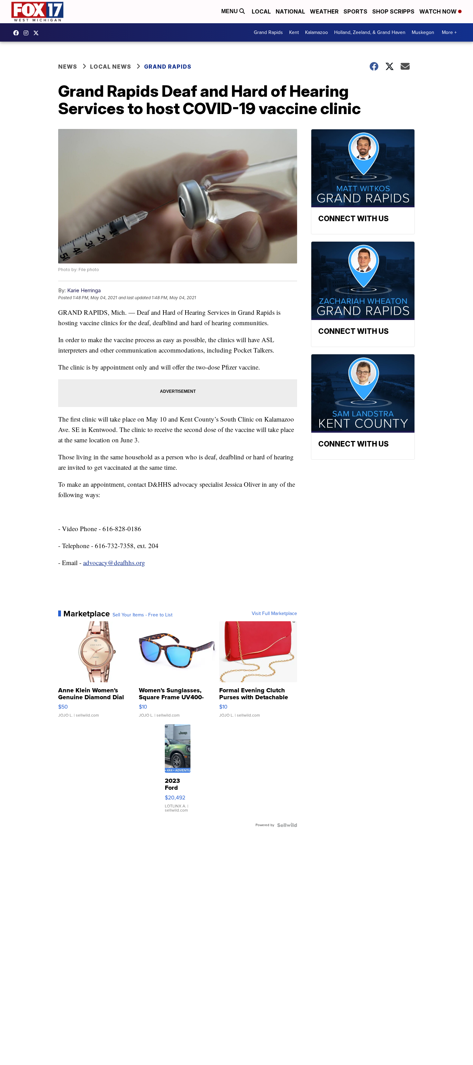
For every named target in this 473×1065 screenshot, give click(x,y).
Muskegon (423, 32)
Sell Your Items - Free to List (142, 615)
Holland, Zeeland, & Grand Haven (369, 32)
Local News (110, 66)
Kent (294, 32)
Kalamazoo (316, 32)
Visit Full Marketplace (274, 613)
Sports (355, 11)
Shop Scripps (393, 11)
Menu (230, 11)
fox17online (17, 33)
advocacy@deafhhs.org (114, 562)
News (67, 66)
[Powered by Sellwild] (287, 825)
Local (261, 11)
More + (449, 32)
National (290, 11)
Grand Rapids (268, 32)
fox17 (37, 33)
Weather (324, 11)
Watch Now (438, 11)
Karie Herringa (84, 290)
